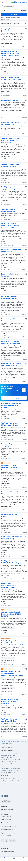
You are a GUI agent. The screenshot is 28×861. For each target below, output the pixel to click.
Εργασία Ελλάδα (6, 819)
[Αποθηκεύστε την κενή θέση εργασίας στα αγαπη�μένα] (26, 29)
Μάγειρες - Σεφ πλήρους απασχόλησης (10, 445)
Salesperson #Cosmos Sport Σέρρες (11, 493)
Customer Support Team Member (9, 320)
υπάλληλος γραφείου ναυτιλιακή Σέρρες (11, 770)
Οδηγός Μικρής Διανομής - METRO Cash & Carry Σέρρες (11, 78)
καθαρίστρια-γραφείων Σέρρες (8, 772)
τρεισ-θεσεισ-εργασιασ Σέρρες (9, 753)
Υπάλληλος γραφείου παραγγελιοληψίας (8, 188)
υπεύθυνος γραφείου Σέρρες (8, 761)
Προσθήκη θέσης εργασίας (8, 826)
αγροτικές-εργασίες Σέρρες (8, 766)
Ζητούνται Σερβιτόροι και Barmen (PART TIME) (10, 123)
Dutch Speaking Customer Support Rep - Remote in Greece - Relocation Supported (12, 643)
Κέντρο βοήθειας (6, 817)
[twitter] (10, 840)
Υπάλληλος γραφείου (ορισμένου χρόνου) (8, 210)
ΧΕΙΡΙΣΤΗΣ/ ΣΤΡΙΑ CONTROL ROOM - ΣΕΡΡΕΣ (11, 251)
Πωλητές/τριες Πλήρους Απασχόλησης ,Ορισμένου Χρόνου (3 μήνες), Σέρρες (10, 53)
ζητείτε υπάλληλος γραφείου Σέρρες (10, 759)
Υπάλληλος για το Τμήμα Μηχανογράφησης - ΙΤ (10, 165)
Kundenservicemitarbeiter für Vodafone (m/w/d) (11, 538)
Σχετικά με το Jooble (7, 809)
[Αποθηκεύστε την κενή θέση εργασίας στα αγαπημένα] (26, 51)
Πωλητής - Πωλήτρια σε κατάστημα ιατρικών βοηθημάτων (9, 701)
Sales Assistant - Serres (9, 100)
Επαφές (3, 812)
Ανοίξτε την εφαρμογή (23, 2)
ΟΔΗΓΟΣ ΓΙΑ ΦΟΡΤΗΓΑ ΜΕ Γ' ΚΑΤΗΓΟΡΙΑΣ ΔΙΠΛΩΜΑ (11, 365)
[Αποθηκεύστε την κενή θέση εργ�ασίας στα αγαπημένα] (26, 609)
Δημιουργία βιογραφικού (14, 398)
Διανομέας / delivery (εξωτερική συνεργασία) (9, 30)
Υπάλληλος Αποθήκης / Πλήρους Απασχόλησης (9, 424)
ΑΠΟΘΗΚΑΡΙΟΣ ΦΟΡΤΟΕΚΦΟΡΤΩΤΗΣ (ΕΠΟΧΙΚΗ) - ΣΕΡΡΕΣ (8, 585)
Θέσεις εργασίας (6, 814)
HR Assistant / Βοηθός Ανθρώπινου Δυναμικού (9, 297)
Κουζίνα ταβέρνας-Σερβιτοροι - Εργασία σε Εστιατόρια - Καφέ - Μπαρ (11, 405)
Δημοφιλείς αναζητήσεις (8, 747)
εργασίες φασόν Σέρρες (7, 757)
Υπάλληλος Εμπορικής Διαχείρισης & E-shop (9, 720)
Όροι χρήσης (4, 848)
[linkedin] (14, 840)
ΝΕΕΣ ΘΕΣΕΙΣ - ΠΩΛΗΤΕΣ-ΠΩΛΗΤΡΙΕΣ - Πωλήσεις (10, 466)
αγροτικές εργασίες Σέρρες (8, 763)
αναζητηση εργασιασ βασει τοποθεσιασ (11, 781)
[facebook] (2, 840)
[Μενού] (2, 2)
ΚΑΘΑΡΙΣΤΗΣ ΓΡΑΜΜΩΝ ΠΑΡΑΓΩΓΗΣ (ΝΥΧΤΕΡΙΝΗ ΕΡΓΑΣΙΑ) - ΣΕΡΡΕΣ (10, 226)
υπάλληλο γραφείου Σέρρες (8, 755)
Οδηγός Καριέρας (6, 835)
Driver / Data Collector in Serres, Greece (9, 275)
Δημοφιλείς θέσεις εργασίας (8, 778)
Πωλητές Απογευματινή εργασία (9, 515)
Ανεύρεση (14, 14)
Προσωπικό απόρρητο (7, 851)
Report (25, 46)
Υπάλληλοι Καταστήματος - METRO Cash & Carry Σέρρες (11, 562)
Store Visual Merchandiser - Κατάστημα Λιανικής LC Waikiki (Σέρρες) (10, 140)
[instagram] (6, 840)
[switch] (25, 23)
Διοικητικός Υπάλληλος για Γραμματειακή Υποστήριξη (10, 342)
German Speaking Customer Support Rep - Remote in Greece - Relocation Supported (12, 673)
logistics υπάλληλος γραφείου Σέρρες (10, 768)
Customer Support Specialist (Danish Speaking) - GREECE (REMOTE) (11, 614)
